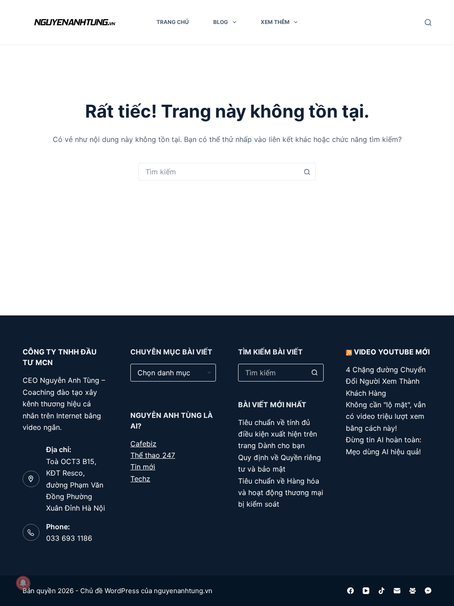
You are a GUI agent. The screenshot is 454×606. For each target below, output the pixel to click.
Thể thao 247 (152, 455)
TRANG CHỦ (173, 22)
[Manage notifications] (23, 583)
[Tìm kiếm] (428, 22)
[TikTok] (381, 590)
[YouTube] (366, 590)
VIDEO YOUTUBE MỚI (392, 351)
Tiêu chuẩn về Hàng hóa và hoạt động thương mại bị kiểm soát (280, 492)
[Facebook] (350, 590)
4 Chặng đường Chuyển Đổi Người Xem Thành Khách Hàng (386, 381)
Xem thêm (275, 22)
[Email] (397, 590)
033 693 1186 (69, 538)
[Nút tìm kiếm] (306, 171)
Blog (220, 22)
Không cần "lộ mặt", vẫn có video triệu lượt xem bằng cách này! (386, 416)
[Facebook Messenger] (428, 590)
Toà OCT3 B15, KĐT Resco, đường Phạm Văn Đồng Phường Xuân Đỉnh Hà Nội (75, 485)
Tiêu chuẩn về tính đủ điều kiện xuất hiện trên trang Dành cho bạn (277, 434)
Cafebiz (143, 443)
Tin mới (142, 466)
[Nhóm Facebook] (412, 590)
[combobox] (218, 172)
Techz (140, 478)
